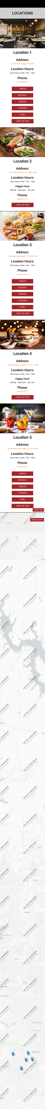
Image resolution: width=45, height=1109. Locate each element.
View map (38, 510)
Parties (19, 102)
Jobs (18, 115)
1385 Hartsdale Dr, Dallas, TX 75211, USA (22, 365)
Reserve (19, 96)
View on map (20, 122)
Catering (19, 109)
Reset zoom (37, 520)
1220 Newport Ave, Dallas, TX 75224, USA (22, 449)
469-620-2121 (22, 199)
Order (19, 89)
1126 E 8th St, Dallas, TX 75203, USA (22, 172)
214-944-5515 (22, 82)
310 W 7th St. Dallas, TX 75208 (22, 64)
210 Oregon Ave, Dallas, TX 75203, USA (22, 256)
